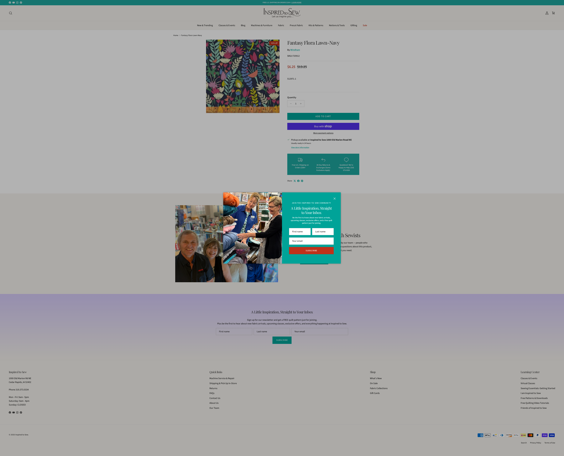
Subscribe (311, 250)
